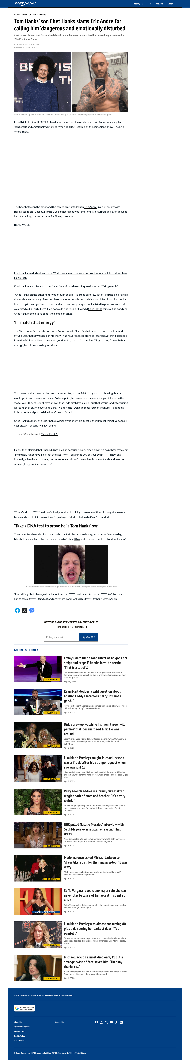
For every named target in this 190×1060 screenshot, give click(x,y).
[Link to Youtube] (111, 1022)
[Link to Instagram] (101, 1022)
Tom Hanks (56, 122)
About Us (18, 1022)
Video (170, 4)
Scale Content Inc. (66, 995)
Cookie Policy (19, 1036)
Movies (159, 4)
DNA (77, 539)
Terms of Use (19, 1041)
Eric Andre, (90, 206)
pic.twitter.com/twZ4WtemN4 (38, 425)
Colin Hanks (95, 308)
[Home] (25, 3)
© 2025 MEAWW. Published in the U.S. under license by (36, 995)
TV (149, 4)
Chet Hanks (76, 122)
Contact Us (59, 1022)
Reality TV (138, 4)
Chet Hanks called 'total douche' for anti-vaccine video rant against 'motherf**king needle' (66, 286)
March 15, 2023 (49, 433)
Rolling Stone (21, 211)
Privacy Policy (19, 1031)
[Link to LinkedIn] (121, 1022)
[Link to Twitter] (106, 1022)
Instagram (44, 345)
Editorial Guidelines (22, 1027)
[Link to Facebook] (96, 1022)
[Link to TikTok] (116, 1022)
